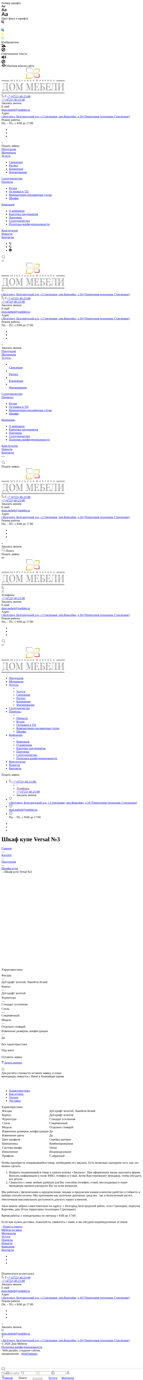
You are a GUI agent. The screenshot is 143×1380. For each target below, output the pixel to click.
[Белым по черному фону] (2, 26)
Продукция (8, 149)
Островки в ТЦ (18, 191)
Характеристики (19, 1090)
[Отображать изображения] (3, 46)
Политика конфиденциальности (29, 224)
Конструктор (9, 230)
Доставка (15, 1100)
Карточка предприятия (23, 214)
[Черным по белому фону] (2, 22)
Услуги (5, 155)
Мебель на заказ (11, 1229)
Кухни (13, 188)
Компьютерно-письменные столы (30, 194)
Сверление (16, 162)
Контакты (7, 237)
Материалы (8, 152)
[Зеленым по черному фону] (2, 38)
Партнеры (15, 217)
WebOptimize (29, 1353)
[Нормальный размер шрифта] (4, 10)
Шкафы (14, 198)
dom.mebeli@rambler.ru (15, 109)
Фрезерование (18, 172)
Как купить (16, 1094)
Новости (6, 233)
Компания (7, 204)
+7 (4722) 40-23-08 (18, 96)
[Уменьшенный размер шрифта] (3, 6)
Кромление (16, 168)
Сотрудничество (11, 178)
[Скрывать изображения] (3, 50)
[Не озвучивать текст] (3, 62)
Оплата (13, 1097)
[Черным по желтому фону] (2, 34)
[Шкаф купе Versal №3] (71, 958)
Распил (13, 165)
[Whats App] (10, 250)
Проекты (7, 181)
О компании (17, 210)
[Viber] (10, 243)
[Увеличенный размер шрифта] (4, 15)
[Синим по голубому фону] (2, 30)
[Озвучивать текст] (3, 58)
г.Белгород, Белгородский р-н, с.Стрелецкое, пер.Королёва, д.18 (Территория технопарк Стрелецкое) (65, 116)
